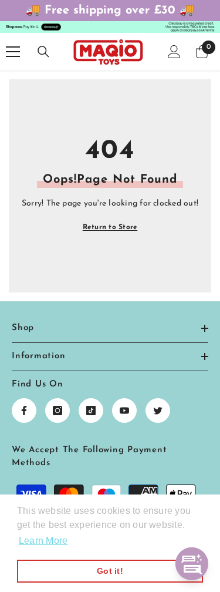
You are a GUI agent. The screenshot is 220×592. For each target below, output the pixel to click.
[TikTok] (91, 410)
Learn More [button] (43, 541)
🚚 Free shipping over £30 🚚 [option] (110, 10)
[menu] (13, 52)
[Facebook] (24, 410)
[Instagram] (57, 410)
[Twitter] (157, 410)
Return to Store (110, 227)
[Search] (43, 52)
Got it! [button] (110, 571)
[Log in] (174, 51)
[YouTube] (124, 410)
